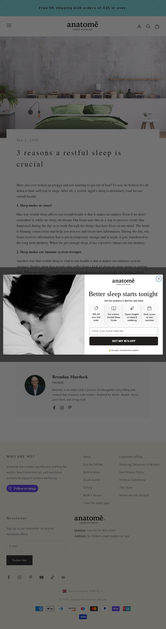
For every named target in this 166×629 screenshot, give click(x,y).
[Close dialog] (159, 278)
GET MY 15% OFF (123, 341)
